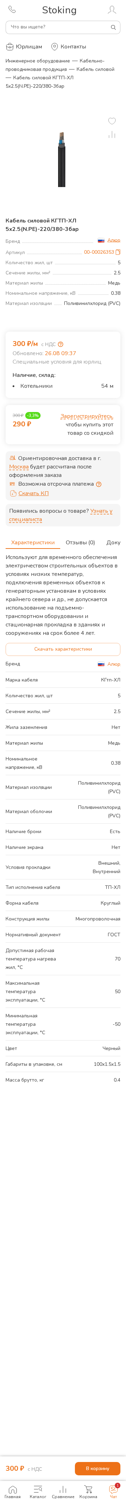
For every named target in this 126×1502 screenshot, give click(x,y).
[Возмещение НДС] (60, 344)
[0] (112, 121)
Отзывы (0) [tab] (80, 542)
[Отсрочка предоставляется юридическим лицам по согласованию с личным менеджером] (99, 484)
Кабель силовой (95, 69)
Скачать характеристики (63, 649)
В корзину (97, 1468)
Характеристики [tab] (33, 542)
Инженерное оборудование (38, 61)
